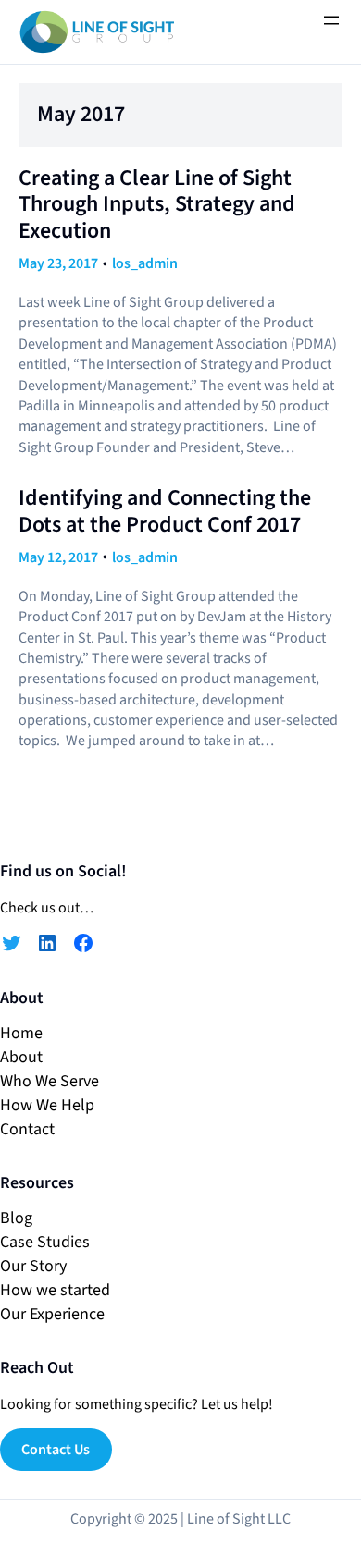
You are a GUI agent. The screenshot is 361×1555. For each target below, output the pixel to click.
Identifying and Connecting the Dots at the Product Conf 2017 (165, 512)
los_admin (145, 263)
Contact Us (55, 1449)
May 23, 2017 (58, 263)
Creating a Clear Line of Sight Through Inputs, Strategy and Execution (157, 205)
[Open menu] (331, 20)
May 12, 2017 (58, 557)
